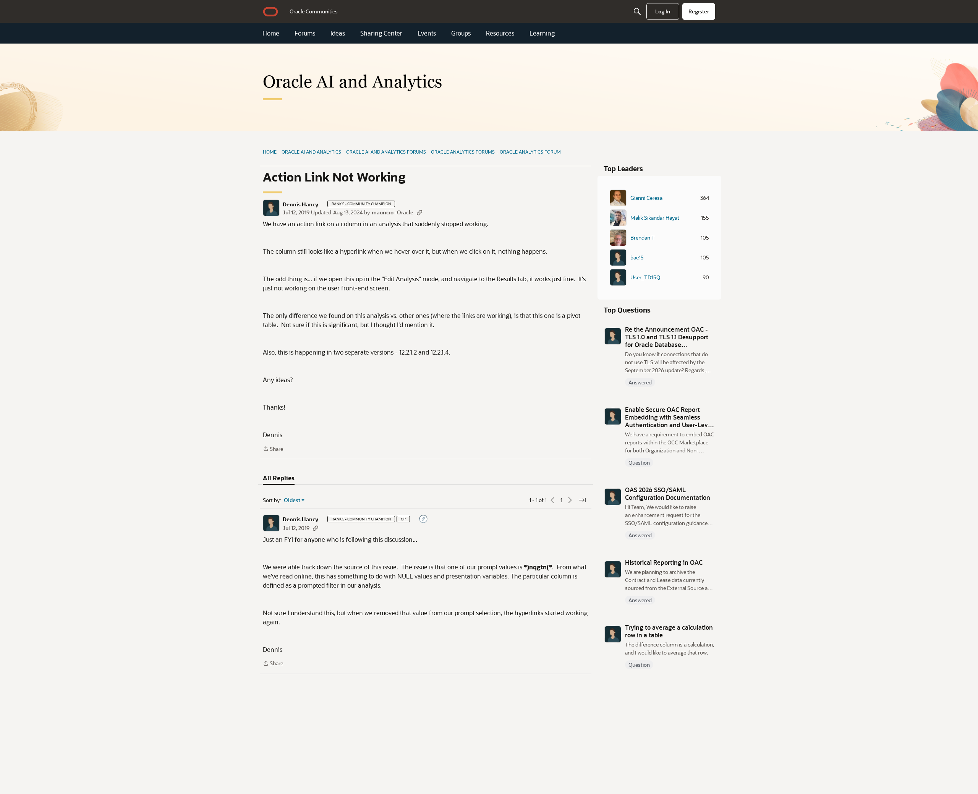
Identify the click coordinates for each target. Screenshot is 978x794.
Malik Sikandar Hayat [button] (654, 217)
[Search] (637, 11)
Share (273, 449)
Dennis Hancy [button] (300, 204)
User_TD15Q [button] (645, 277)
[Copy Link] (419, 212)
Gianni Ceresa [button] (646, 198)
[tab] (278, 478)
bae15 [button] (637, 257)
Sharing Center (381, 33)
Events (427, 33)
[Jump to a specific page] (582, 500)
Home (270, 33)
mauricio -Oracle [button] (392, 212)
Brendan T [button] (642, 237)
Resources (500, 33)
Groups (461, 33)
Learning (542, 33)
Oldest (292, 500)
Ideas (337, 33)
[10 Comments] (423, 519)
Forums (305, 33)
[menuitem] (314, 11)
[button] (271, 207)
